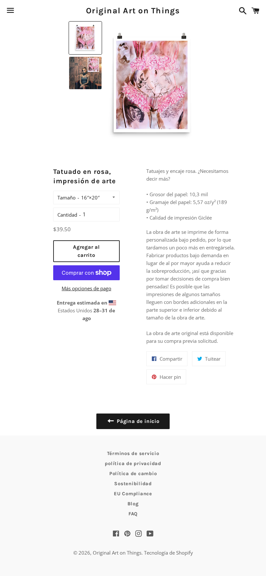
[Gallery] (133, 84)
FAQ (133, 514)
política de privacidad (133, 463)
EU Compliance (133, 494)
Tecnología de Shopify (168, 552)
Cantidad (67, 214)
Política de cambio (133, 473)
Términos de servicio (133, 453)
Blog (133, 504)
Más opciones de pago (86, 288)
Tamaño (66, 197)
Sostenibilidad (133, 483)
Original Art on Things (133, 10)
